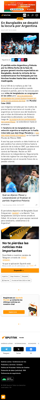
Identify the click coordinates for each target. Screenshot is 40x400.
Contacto (19, 365)
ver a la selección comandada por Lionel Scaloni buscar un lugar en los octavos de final (18, 98)
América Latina (7, 343)
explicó (15, 213)
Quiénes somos (6, 362)
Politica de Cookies (22, 367)
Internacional (20, 343)
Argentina (5, 276)
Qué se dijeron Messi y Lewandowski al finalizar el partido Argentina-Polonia (16, 198)
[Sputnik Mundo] (6, 16)
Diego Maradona (15, 276)
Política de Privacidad (8, 367)
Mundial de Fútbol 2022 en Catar (21, 280)
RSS (24, 370)
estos (23, 257)
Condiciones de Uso (19, 362)
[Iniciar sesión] (28, 15)
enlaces (6, 260)
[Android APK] (7, 379)
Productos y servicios (8, 365)
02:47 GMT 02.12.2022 (8, 30)
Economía (32, 343)
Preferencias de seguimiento (11, 373)
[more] (36, 205)
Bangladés (25, 276)
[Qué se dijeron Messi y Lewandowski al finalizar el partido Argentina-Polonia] (20, 178)
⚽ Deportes (5, 280)
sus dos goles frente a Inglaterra (20, 134)
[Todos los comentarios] (3, 397)
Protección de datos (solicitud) (11, 370)
